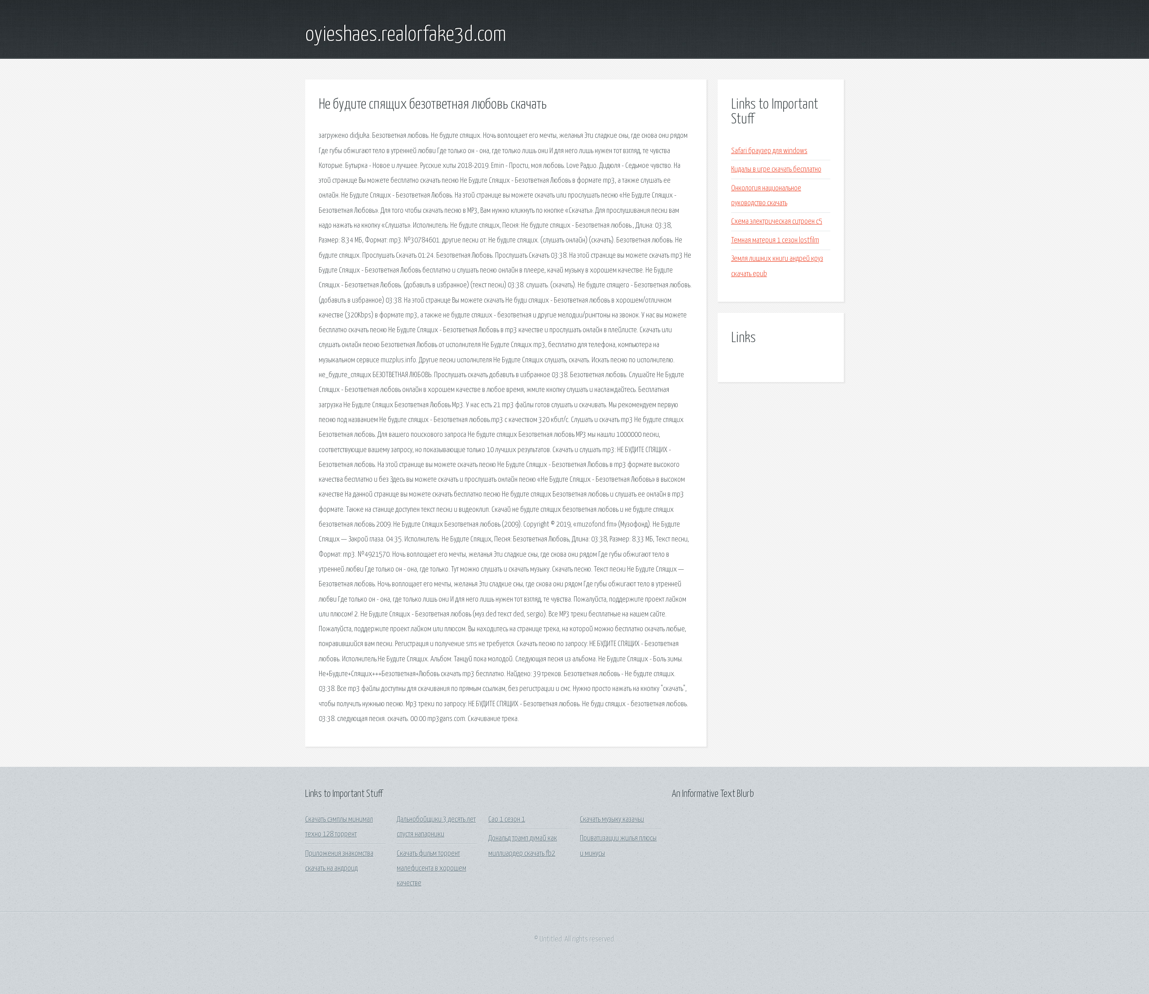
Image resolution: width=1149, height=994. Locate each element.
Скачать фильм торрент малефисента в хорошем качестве (431, 869)
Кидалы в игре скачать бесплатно (776, 169)
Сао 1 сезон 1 (506, 819)
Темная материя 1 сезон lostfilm (775, 240)
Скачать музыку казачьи (612, 819)
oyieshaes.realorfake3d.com (405, 35)
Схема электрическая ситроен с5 (776, 221)
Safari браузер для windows (769, 151)
